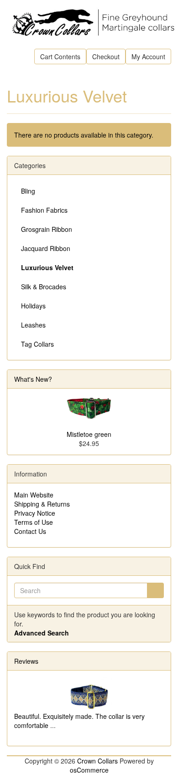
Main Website (33, 494)
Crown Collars (97, 760)
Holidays (33, 305)
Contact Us (30, 531)
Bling (28, 190)
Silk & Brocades (43, 286)
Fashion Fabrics (44, 210)
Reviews (26, 661)
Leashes (33, 324)
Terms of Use (33, 522)
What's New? (33, 379)
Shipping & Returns (42, 503)
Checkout (106, 56)
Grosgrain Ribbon (46, 229)
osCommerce (89, 769)
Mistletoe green (89, 434)
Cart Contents (60, 56)
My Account (148, 56)
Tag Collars (37, 343)
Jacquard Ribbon (45, 248)
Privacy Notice (34, 513)
